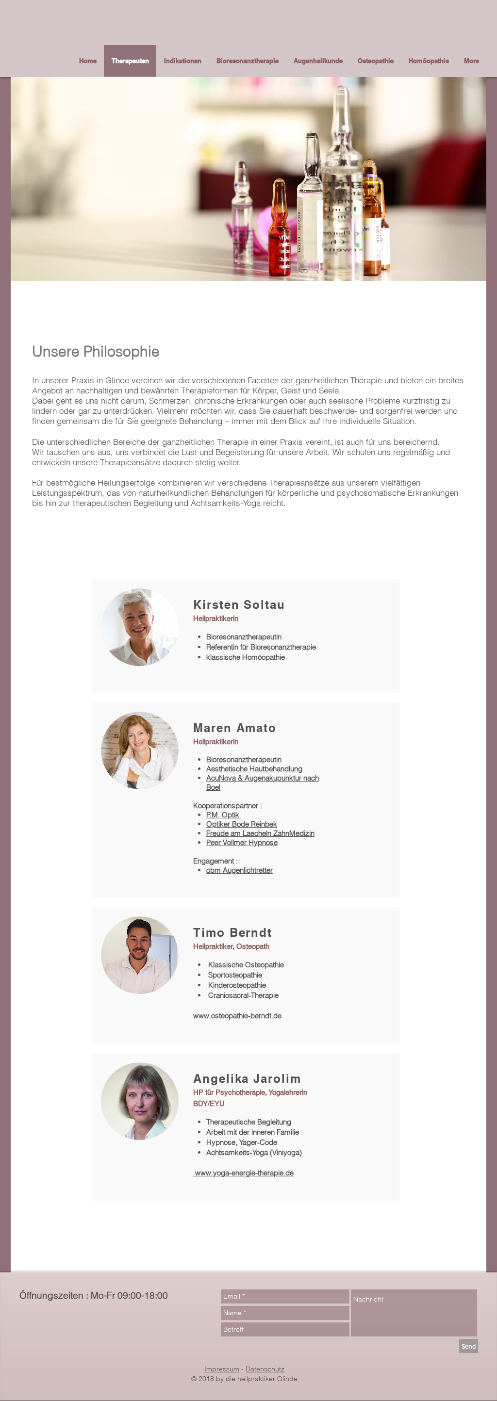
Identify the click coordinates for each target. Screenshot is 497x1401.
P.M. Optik (223, 814)
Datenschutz (265, 1369)
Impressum (221, 1369)
